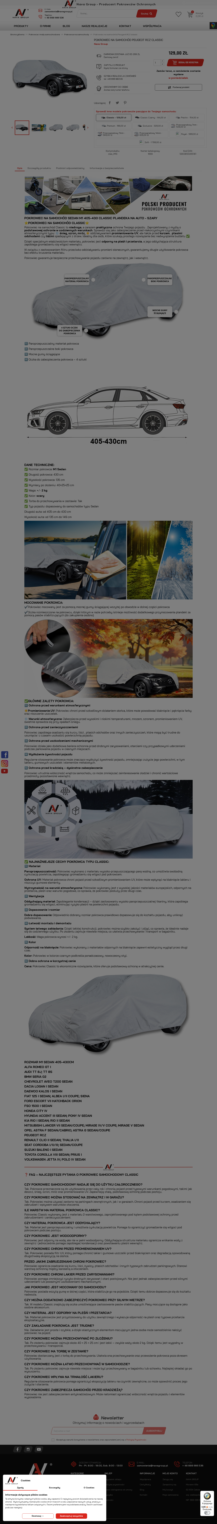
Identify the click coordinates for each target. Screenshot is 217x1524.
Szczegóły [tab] (54, 1487)
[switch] (207, 1513)
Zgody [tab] (20, 1487)
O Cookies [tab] (89, 1487)
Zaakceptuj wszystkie (71, 1516)
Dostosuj (37, 1516)
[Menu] (212, 1492)
